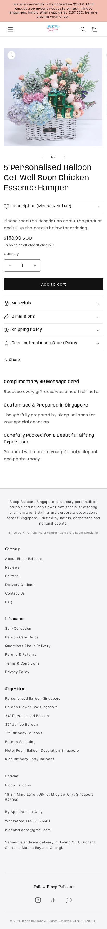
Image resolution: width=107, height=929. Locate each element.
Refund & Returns (20, 654)
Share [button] (14, 359)
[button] (10, 29)
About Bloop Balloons (24, 559)
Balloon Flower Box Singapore (31, 707)
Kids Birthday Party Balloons (30, 759)
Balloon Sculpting (20, 742)
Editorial (12, 576)
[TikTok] (53, 900)
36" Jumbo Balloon (21, 724)
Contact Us (15, 593)
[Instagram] (38, 900)
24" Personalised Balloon (27, 716)
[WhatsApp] (69, 900)
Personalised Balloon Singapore (33, 698)
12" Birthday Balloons (23, 733)
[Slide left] (42, 157)
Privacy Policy (17, 672)
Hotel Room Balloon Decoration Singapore (42, 750)
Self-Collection (18, 628)
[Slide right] (65, 157)
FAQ (8, 602)
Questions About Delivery (27, 646)
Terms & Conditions (22, 663)
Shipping (11, 245)
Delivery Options (20, 585)
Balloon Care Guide (22, 637)
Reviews (12, 567)
